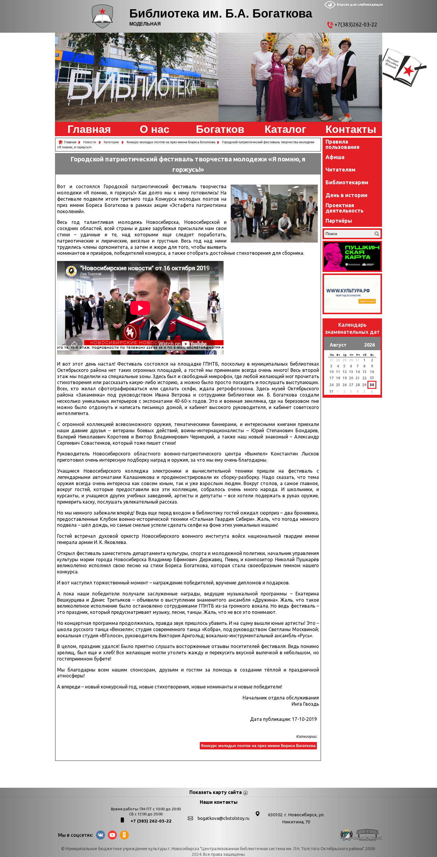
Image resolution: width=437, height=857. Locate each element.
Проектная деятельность (345, 207)
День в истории (346, 195)
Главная (89, 129)
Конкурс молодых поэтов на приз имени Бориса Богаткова (258, 745)
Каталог (285, 129)
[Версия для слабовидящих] (330, 7)
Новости (90, 142)
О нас (154, 129)
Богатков (220, 129)
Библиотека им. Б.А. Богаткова (220, 13)
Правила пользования (342, 144)
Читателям (341, 169)
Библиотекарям (347, 182)
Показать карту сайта (215, 792)
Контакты (351, 129)
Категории (112, 142)
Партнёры (339, 221)
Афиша (335, 157)
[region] (136, 77)
